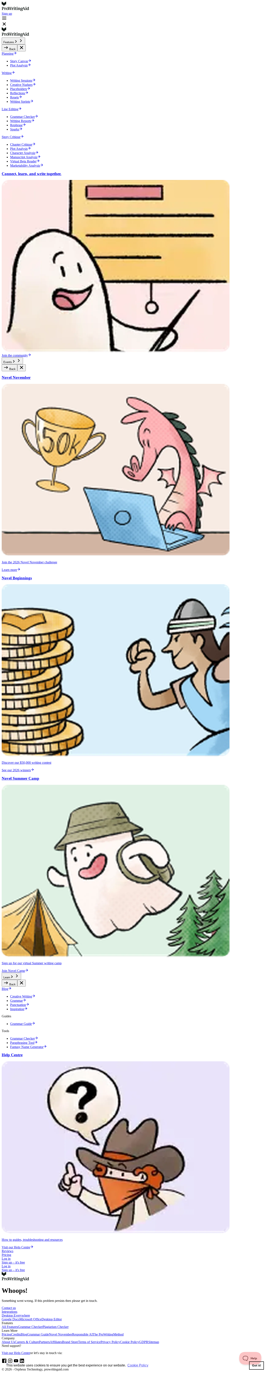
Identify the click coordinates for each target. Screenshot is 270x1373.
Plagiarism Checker (56, 1327)
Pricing (6, 1255)
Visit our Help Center (16, 1353)
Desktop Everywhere (16, 1315)
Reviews (7, 1251)
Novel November (60, 1334)
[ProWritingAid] (135, 7)
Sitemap (153, 1342)
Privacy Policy (110, 1342)
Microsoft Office (30, 1319)
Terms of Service (89, 1342)
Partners (44, 1342)
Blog (24, 1334)
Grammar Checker (30, 1327)
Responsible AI (82, 1334)
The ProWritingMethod (108, 1334)
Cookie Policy (129, 1342)
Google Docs (10, 1319)
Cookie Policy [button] (137, 1365)
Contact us (9, 1308)
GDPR (143, 1342)
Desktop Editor (52, 1319)
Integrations (9, 1311)
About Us (8, 1342)
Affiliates (56, 1342)
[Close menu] (21, 47)
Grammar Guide (38, 1334)
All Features (10, 1327)
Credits (16, 1334)
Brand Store (70, 1342)
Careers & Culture (27, 1342)
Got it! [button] (256, 1365)
